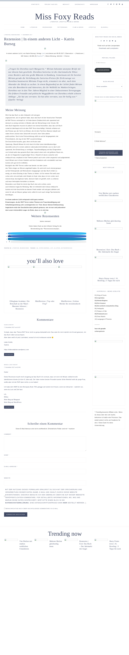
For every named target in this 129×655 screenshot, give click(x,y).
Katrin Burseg (44, 248)
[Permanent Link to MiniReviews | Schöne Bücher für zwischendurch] (70, 267)
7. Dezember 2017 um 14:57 (12, 327)
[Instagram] (117, 1)
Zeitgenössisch (66, 248)
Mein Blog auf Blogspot (12, 399)
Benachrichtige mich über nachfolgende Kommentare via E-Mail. (32, 508)
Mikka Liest (8, 364)
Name (6, 455)
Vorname (98, 132)
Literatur (7, 34)
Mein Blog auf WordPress (12, 402)
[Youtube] (123, 1)
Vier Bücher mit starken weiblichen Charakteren (109, 194)
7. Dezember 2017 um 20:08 (12, 367)
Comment (7, 434)
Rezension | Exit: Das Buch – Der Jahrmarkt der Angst (109, 251)
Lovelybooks (114, 48)
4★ (37, 248)
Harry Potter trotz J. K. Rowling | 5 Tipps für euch (109, 279)
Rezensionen (15, 34)
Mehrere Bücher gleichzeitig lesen (109, 222)
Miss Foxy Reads (64, 16)
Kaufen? (40, 56)
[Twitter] (111, 1)
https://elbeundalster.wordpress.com (16, 349)
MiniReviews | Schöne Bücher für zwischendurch (70, 302)
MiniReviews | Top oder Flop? (44, 302)
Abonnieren (103, 70)
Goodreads (102, 48)
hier (65, 503)
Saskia (6, 324)
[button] (9, 233)
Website (7, 478)
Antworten (9, 354)
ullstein (57, 248)
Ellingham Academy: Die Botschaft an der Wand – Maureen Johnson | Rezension (20, 305)
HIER (15, 387)
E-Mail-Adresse (10, 466)
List (43, 53)
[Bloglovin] (120, 1)
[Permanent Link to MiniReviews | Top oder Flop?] (45, 267)
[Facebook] (108, 1)
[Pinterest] (114, 1)
